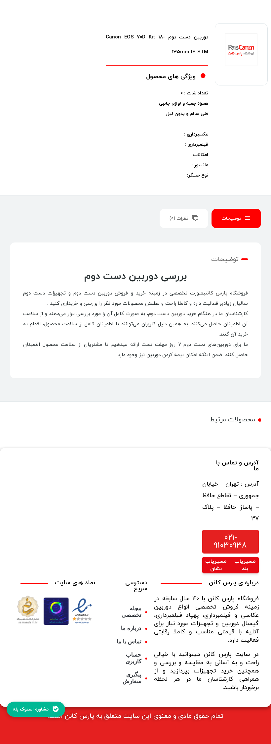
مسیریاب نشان (215, 565)
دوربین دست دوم (166, 313)
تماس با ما (129, 641)
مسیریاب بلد (244, 565)
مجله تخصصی (131, 611)
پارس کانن (216, 293)
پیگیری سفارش (132, 677)
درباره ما (131, 628)
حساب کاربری (133, 658)
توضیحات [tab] (231, 218)
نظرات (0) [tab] (179, 218)
